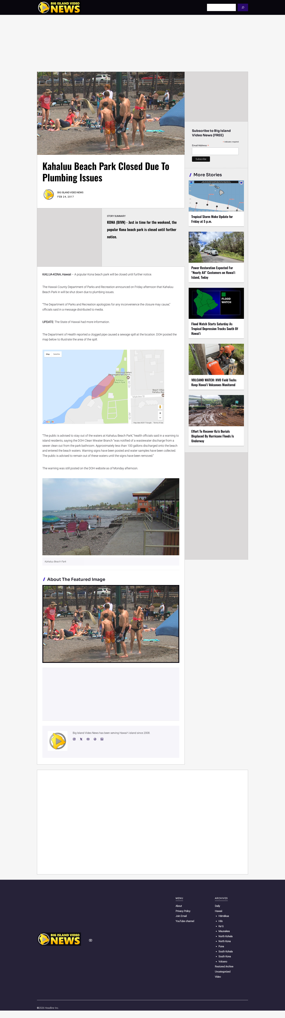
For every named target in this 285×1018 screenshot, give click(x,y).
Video (218, 976)
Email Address (200, 145)
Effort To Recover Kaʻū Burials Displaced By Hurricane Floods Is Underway (212, 436)
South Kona (225, 956)
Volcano (223, 961)
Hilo (221, 921)
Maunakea (224, 931)
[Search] (243, 7)
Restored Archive (224, 966)
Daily (217, 905)
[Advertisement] (142, 43)
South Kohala (226, 951)
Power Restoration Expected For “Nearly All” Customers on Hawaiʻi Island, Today (213, 272)
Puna (221, 946)
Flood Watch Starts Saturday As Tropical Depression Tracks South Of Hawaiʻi (214, 328)
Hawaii (218, 911)
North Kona (225, 941)
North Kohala (226, 936)
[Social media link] (74, 739)
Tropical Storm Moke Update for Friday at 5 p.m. (212, 219)
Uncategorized (222, 971)
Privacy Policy (183, 911)
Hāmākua (224, 916)
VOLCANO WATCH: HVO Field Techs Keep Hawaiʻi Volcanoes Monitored (213, 382)
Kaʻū (221, 926)
